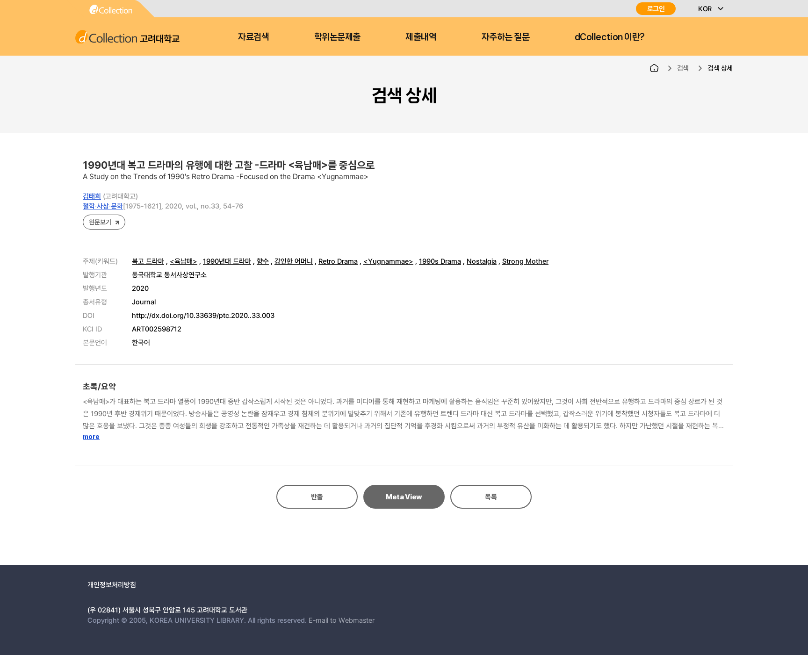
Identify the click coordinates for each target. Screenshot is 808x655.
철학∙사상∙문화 (103, 205)
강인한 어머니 (293, 261)
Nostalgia (482, 261)
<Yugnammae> (388, 261)
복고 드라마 (148, 261)
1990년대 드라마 (227, 261)
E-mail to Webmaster (342, 620)
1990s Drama (440, 261)
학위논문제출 (337, 37)
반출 (317, 497)
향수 (263, 261)
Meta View (404, 497)
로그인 (656, 9)
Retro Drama (338, 261)
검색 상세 (720, 67)
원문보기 (100, 221)
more (91, 436)
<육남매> (183, 261)
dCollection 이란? (610, 37)
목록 (491, 497)
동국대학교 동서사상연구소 (169, 274)
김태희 (92, 196)
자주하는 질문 (506, 37)
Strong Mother (525, 261)
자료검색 (253, 37)
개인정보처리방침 (111, 584)
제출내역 (420, 37)
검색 (683, 67)
